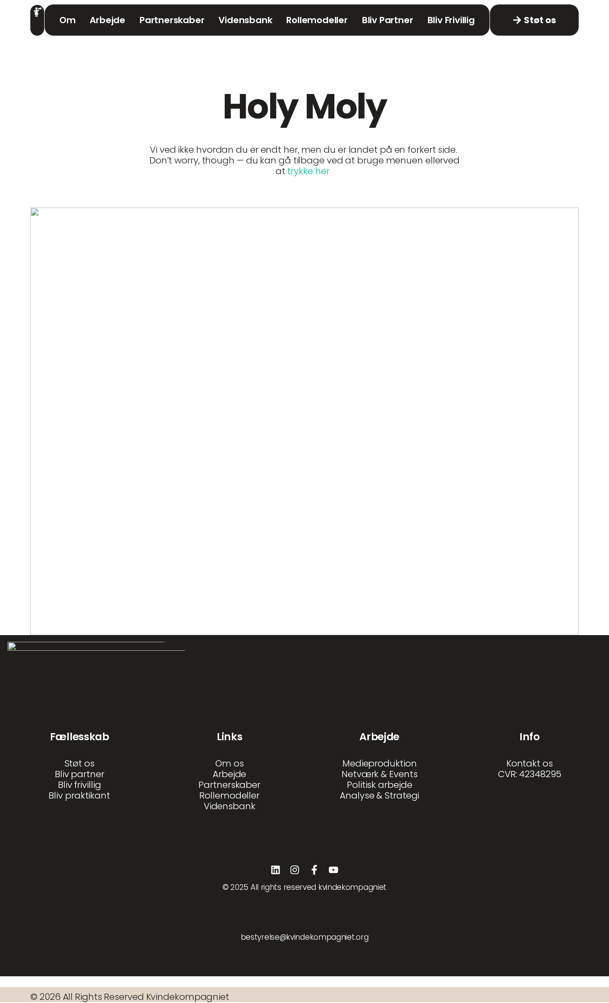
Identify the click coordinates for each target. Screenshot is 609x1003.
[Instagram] (295, 870)
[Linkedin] (275, 870)
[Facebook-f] (314, 870)
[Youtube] (333, 870)
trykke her (309, 171)
